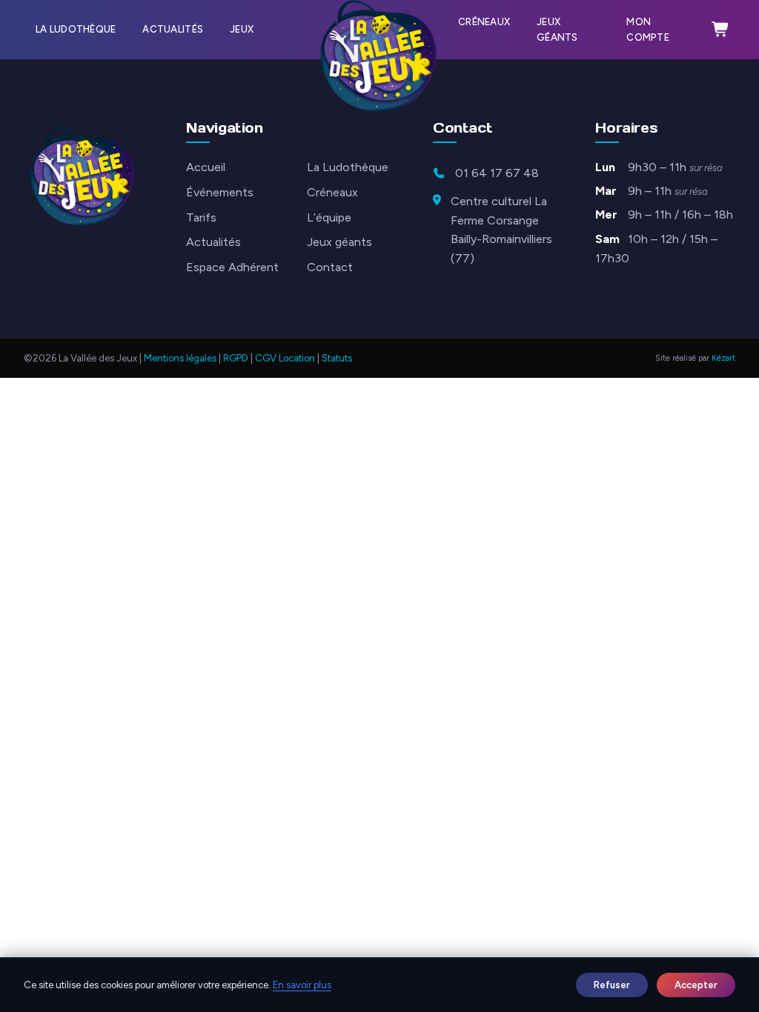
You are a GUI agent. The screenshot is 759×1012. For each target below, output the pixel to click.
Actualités (172, 29)
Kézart (723, 358)
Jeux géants (557, 29)
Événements (219, 192)
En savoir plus (302, 985)
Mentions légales (180, 358)
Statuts (337, 358)
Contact (330, 267)
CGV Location (285, 358)
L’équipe (329, 217)
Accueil (205, 167)
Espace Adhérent (232, 267)
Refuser (612, 985)
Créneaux (484, 21)
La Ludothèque (76, 29)
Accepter (696, 985)
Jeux (241, 29)
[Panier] (720, 29)
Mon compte (647, 29)
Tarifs (201, 217)
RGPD (235, 358)
